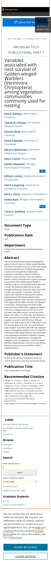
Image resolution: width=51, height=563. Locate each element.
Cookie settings (25, 556)
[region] (25, 536)
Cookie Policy (15, 537)
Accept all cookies (25, 547)
